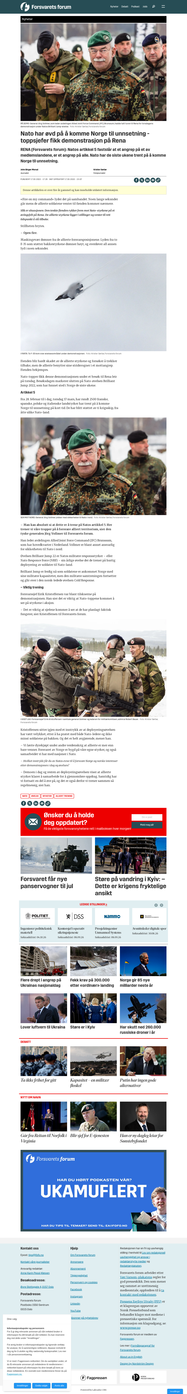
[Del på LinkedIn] (147, 180)
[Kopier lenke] (158, 180)
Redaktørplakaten (130, 1266)
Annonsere (76, 1262)
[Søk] (153, 7)
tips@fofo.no (36, 1255)
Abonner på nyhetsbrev (84, 1318)
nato (24, 796)
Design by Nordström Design (137, 1364)
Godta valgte (41, 1385)
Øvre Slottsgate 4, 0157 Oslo (37, 1287)
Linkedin (75, 1304)
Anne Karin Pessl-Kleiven (35, 1273)
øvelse (35, 796)
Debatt (124, 7)
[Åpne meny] (163, 7)
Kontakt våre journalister (35, 1262)
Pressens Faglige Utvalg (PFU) (141, 1301)
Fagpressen (127, 1339)
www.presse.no (130, 1327)
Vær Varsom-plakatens (136, 1277)
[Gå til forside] (46, 6)
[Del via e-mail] (153, 180)
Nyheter (114, 7)
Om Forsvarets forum (82, 1255)
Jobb (145, 7)
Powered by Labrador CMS (93, 1390)
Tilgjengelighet (79, 1275)
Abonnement (78, 1269)
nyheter (47, 796)
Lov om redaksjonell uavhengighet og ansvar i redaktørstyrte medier (142, 1257)
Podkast (135, 7)
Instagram (76, 1296)
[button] (156, 905)
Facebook (76, 1289)
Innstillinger (175, 1391)
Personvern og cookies (83, 1282)
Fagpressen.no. (14, 1374)
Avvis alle (59, 1385)
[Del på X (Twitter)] (141, 180)
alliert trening (64, 796)
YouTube (75, 1311)
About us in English (131, 1357)
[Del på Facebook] (136, 180)
